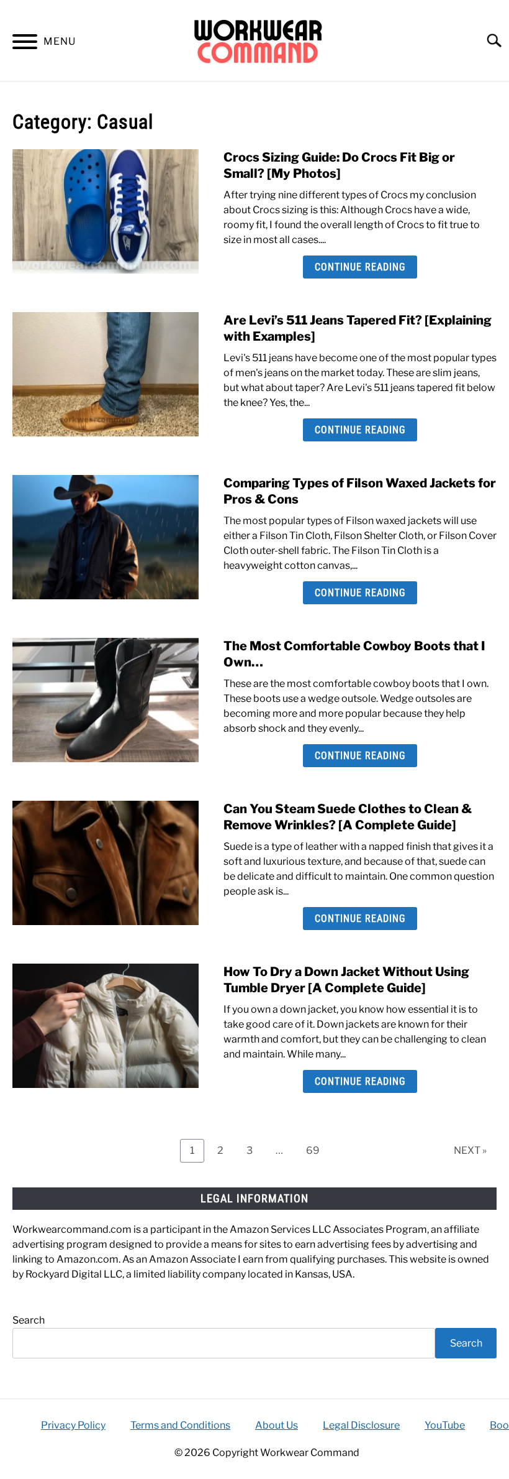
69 (317, 1150)
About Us (276, 1425)
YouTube (445, 1425)
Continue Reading (360, 267)
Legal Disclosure (361, 1425)
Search (28, 1320)
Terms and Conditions (180, 1425)
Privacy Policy (73, 1425)
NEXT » (470, 1150)
